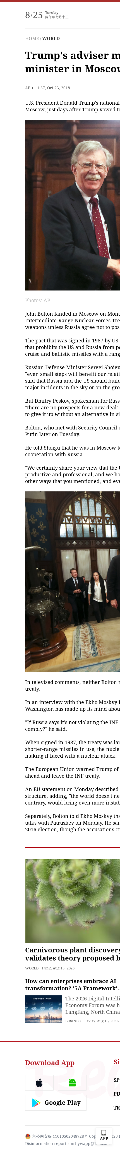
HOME (32, 38)
